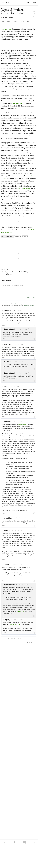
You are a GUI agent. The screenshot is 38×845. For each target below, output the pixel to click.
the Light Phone (22, 424)
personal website (19, 103)
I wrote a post (6, 29)
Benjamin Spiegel (8, 17)
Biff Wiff (6, 310)
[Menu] (3, 2)
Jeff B (5, 386)
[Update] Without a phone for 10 (12, 11)
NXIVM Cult (20, 611)
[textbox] (18, 287)
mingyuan (7, 422)
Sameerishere (8, 518)
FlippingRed (7, 344)
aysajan (6, 530)
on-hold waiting (24, 188)
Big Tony (6, 564)
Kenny (6, 639)
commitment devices (15, 625)
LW (7, 3)
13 (23, 21)
